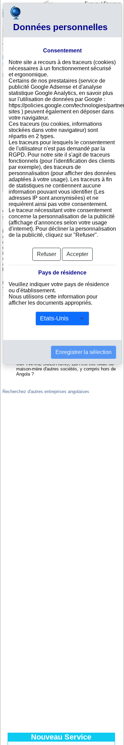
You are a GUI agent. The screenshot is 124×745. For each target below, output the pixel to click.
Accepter (77, 254)
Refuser (46, 254)
